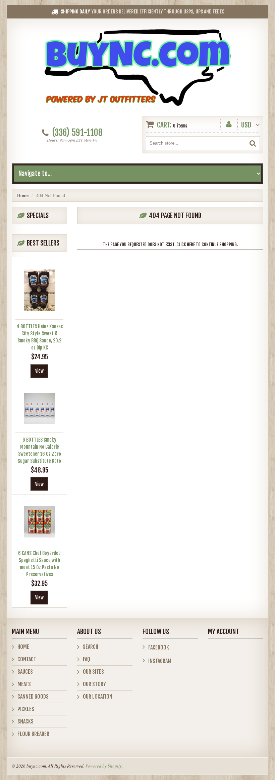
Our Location (97, 696)
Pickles (25, 709)
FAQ (86, 659)
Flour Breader (33, 734)
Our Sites (93, 671)
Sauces (25, 671)
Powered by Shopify (104, 766)
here (191, 244)
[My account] (229, 123)
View (39, 371)
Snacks (25, 721)
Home (23, 195)
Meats (24, 684)
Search (90, 646)
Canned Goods (33, 696)
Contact (26, 659)
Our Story (94, 684)
